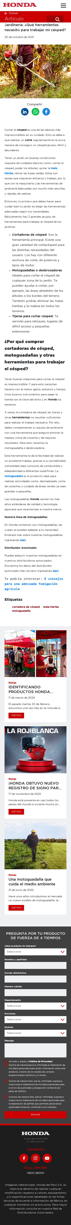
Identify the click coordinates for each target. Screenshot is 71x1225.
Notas (12, 683)
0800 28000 (35, 1173)
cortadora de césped (26, 607)
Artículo (14, 19)
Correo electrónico (15, 973)
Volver (13, 13)
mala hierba (51, 607)
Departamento (13, 1000)
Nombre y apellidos (16, 960)
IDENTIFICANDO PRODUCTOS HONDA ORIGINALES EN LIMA (29, 692)
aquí (23, 540)
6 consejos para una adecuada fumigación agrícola (35, 584)
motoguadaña (14, 476)
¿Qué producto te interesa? (20, 946)
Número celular (13, 987)
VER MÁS (16, 715)
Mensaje (9, 1041)
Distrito (9, 1027)
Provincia (10, 1014)
